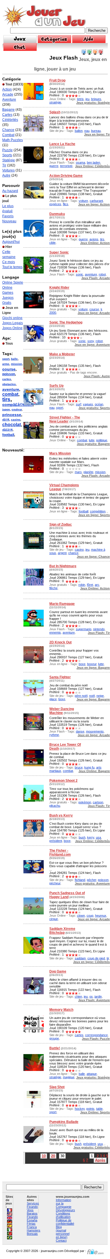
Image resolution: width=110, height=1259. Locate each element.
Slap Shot (57, 1087)
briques (96, 99)
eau (86, 130)
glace (53, 699)
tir (108, 958)
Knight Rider (59, 288)
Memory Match (61, 1010)
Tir (4, 165)
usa (98, 837)
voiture (83, 200)
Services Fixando (33, 1205)
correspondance (96, 1035)
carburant (96, 200)
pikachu (54, 805)
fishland (80, 879)
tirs (6, 399)
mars (78, 472)
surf (78, 404)
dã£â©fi (7, 429)
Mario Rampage (62, 604)
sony (90, 341)
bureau (96, 130)
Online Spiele (12, 282)
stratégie (55, 102)
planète (88, 472)
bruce (79, 767)
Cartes (7, 115)
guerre (53, 166)
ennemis (55, 632)
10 (44, 1156)
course (9, 369)
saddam (80, 958)
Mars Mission (60, 453)
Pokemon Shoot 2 (63, 781)
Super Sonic (59, 252)
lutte (91, 440)
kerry (90, 837)
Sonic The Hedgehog (65, 322)
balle (14, 358)
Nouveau (9, 221)
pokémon (84, 802)
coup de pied (96, 958)
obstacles (9, 384)
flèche (53, 588)
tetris (80, 99)
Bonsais (32, 1233)
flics (65, 204)
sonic (79, 274)
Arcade (7, 94)
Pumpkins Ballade (63, 1122)
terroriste (66, 166)
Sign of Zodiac (60, 524)
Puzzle (7, 150)
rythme (54, 734)
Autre (6, 175)
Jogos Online (12, 328)
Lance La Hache (62, 144)
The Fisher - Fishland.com (60, 852)
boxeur (91, 664)
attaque (92, 1073)
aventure (10, 389)
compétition (97, 511)
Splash (54, 112)
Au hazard (10, 191)
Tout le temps (12, 267)
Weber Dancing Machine (61, 711)
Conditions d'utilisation (63, 1215)
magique (68, 1077)
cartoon (98, 802)
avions (93, 239)
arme (5, 363)
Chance (8, 130)
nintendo (99, 629)
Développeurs (65, 1210)
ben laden (93, 162)
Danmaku (57, 214)
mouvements (95, 731)
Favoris (8, 216)
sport (5, 358)
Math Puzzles (12, 140)
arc (97, 584)
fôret (90, 584)
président (55, 840)
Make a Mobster (62, 354)
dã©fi (5, 419)
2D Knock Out (60, 642)
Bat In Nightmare (62, 566)
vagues (88, 404)
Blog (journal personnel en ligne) (62, 1232)
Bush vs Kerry (61, 815)
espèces (55, 204)
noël (92, 695)
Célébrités (10, 120)
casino (15, 419)
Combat (8, 135)
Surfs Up (56, 386)
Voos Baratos (32, 1211)
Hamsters (33, 1230)
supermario (83, 629)
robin (81, 584)
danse (80, 731)
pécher (91, 879)
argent (62, 553)
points (90, 1108)
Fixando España (32, 1218)
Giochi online (12, 318)
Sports (7, 155)
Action (7, 89)
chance (73, 553)
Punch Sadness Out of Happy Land (67, 895)
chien (78, 996)
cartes (6, 379)
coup (90, 915)
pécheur (54, 883)
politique (101, 440)
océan (99, 404)
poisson (8, 374)
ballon (79, 130)
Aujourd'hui (11, 242)
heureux (100, 915)
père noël (81, 695)
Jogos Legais (12, 323)
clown (81, 915)
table (99, 1108)
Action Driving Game (66, 176)
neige (100, 695)
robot (102, 274)
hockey (80, 1108)
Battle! (54, 1048)
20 (53, 1156)
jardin (98, 996)
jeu (87, 99)
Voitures (8, 170)
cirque (53, 919)
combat (10, 394)
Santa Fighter (60, 677)
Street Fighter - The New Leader (64, 419)
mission (16, 363)
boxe (82, 664)
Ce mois (8, 262)
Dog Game (57, 971)
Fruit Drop (57, 80)
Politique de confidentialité (65, 1222)
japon (6, 409)
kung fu (89, 767)
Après (100, 1160)
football (8, 435)
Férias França (32, 1225)
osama (80, 162)
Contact (61, 1240)
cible (52, 242)
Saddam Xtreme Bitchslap (62, 931)
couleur (17, 409)
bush (82, 837)
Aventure (9, 99)
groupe (54, 1038)
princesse (11, 414)
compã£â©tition (17, 404)
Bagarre (8, 110)
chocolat (11, 424)
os (91, 996)
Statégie (8, 160)
